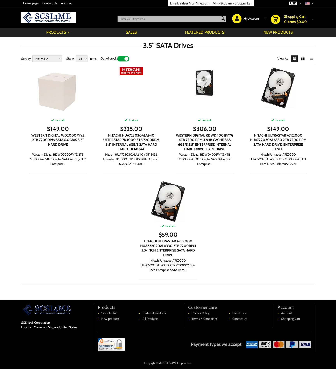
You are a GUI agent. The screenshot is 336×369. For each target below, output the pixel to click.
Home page (30, 3)
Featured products (204, 32)
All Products (150, 319)
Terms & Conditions (205, 319)
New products (278, 32)
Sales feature (109, 313)
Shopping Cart (290, 319)
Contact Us (49, 3)
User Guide (239, 313)
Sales (131, 32)
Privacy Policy (201, 313)
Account (66, 3)
